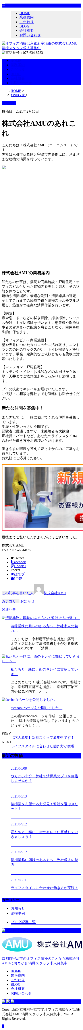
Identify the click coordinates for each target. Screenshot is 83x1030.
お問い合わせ (30, 35)
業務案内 (26, 17)
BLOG (24, 26)
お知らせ (27, 601)
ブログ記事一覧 (23, 922)
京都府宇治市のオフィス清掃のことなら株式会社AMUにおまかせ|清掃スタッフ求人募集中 (41, 961)
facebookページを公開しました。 (36, 708)
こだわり (26, 22)
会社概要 (26, 30)
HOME (24, 13)
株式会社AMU (55, 593)
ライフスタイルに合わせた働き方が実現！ (44, 746)
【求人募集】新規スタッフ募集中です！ (42, 737)
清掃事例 (18, 913)
